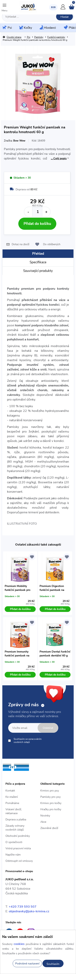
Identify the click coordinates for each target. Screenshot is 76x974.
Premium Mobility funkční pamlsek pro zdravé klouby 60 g (17, 588)
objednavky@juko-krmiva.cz (29, 911)
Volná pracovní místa (18, 848)
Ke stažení (11, 797)
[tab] (38, 253)
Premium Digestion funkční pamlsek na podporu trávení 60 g (53, 588)
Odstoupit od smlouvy (19, 861)
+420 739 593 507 (22, 907)
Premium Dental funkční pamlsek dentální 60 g (55, 653)
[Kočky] (20, 28)
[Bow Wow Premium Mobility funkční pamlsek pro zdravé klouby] (20, 568)
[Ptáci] (65, 27)
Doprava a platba (15, 819)
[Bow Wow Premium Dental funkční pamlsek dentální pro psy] (55, 634)
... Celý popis (59, 158)
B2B (53, 7)
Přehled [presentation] (38, 253)
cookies (19, 944)
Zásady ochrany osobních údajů (14, 828)
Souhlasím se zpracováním (28, 740)
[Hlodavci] (41, 27)
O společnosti (13, 842)
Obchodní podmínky (17, 836)
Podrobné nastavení (27, 963)
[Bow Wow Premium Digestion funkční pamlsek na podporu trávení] (55, 568)
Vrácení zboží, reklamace (13, 811)
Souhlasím (53, 964)
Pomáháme (12, 803)
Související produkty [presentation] (38, 271)
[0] (71, 8)
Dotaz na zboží (20, 244)
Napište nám (13, 854)
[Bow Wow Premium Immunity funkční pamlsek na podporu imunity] (20, 634)
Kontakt (10, 790)
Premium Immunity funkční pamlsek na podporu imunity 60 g (18, 654)
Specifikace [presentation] (38, 262)
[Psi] (4, 28)
